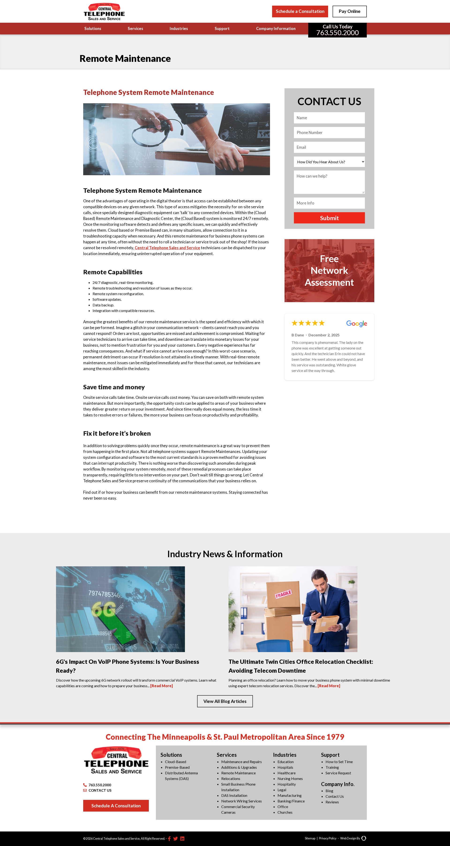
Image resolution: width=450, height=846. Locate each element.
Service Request (338, 773)
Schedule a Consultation (300, 11)
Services (135, 28)
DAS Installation (234, 795)
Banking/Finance (291, 801)
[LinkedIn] (182, 838)
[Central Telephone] (104, 11)
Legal (282, 789)
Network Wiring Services (241, 801)
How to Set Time (339, 761)
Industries (179, 28)
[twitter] (175, 838)
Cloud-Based (175, 761)
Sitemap (310, 838)
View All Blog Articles (225, 701)
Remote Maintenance (238, 773)
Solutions (92, 28)
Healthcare (287, 773)
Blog (329, 790)
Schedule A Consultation (116, 805)
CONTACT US (100, 790)
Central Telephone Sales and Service (167, 247)
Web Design (348, 838)
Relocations (230, 778)
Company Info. (338, 784)
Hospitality (287, 784)
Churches (285, 812)
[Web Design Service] (363, 839)
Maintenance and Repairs (241, 761)
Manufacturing (290, 795)
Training (332, 767)
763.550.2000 (100, 785)
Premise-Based (177, 767)
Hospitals (285, 767)
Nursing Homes (290, 778)
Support (222, 28)
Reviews (332, 802)
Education (286, 761)
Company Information (276, 28)
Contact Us (335, 796)
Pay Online (349, 11)
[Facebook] (169, 838)
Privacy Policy (327, 838)
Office (283, 806)
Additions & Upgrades (239, 767)
